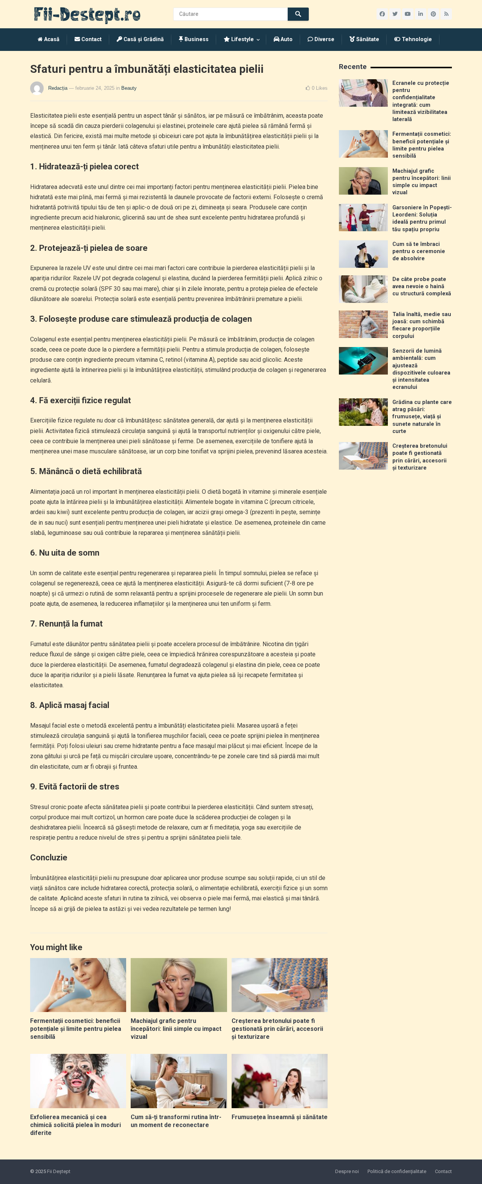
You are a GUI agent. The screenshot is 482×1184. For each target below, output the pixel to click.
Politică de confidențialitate (397, 1171)
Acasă (51, 39)
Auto (286, 39)
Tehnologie (416, 39)
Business (196, 39)
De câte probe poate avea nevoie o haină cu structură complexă (421, 286)
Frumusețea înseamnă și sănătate (280, 1117)
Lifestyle (242, 39)
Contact (91, 39)
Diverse (323, 39)
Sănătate (367, 39)
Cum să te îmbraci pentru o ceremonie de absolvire (418, 251)
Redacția (57, 88)
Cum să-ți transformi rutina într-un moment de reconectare (176, 1121)
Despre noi (347, 1171)
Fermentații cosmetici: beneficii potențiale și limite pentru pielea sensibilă (75, 1028)
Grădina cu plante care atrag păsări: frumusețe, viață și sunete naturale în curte (422, 417)
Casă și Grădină (143, 39)
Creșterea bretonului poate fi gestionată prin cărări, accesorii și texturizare (277, 1028)
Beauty (129, 88)
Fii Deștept (58, 1171)
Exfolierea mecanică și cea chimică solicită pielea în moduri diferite (75, 1124)
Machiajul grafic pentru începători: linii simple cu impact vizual (176, 1028)
